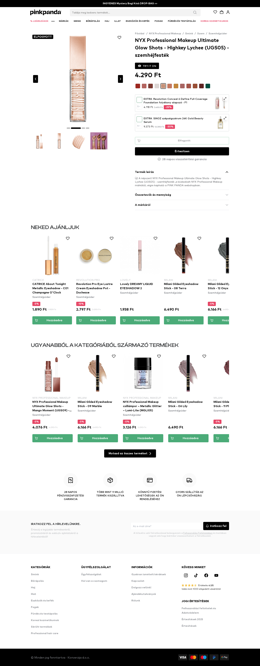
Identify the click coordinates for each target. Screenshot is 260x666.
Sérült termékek (41, 627)
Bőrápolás (37, 581)
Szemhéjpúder (218, 33)
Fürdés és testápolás (44, 614)
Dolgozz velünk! (141, 587)
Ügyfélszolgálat (91, 574)
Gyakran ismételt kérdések (148, 574)
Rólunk (135, 600)
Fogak (35, 607)
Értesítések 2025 (192, 619)
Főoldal (141, 33)
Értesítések (189, 626)
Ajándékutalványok (143, 594)
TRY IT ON (149, 65)
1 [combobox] (137, 106)
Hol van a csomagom (94, 581)
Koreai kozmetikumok (45, 620)
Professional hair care (44, 633)
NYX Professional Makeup (165, 33)
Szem (200, 33)
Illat (33, 594)
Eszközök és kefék (42, 600)
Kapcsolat (137, 581)
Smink (189, 33)
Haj (33, 587)
